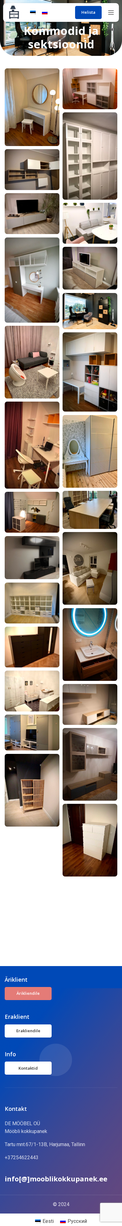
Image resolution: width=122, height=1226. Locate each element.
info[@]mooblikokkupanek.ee (56, 1178)
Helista (88, 12)
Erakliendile (28, 1030)
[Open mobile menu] (111, 12)
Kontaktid (28, 1068)
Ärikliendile (28, 993)
